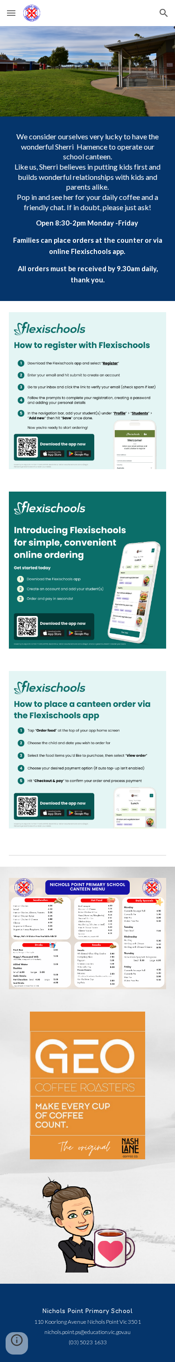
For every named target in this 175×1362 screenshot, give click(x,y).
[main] (88, 209)
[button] (11, 13)
